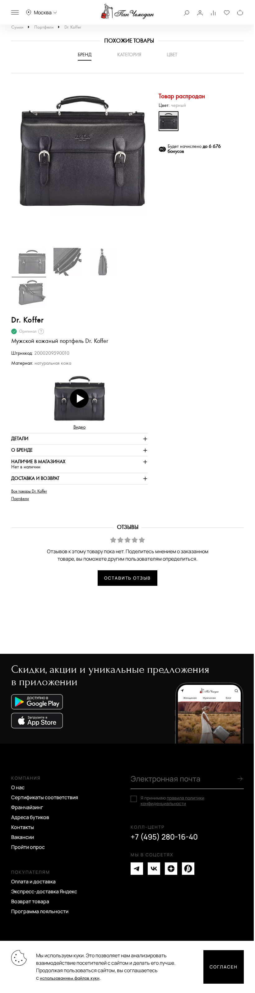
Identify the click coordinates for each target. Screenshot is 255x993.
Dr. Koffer (72, 27)
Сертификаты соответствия (44, 797)
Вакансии (22, 837)
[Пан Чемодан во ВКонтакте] (154, 868)
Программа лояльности (39, 911)
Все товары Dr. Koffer (29, 491)
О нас (18, 787)
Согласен (224, 967)
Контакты (22, 827)
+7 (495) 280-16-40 (164, 836)
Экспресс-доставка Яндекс (44, 891)
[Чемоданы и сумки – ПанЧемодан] (127, 11)
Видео (79, 427)
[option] (79, 154)
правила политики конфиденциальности (172, 800)
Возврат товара (30, 901)
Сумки (17, 27)
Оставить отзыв (127, 578)
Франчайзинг (27, 807)
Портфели (43, 27)
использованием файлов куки (70, 978)
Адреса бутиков (30, 817)
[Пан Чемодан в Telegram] (137, 868)
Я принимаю (172, 800)
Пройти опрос (28, 847)
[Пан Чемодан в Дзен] (171, 868)
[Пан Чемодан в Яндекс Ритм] (188, 868)
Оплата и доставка (33, 881)
